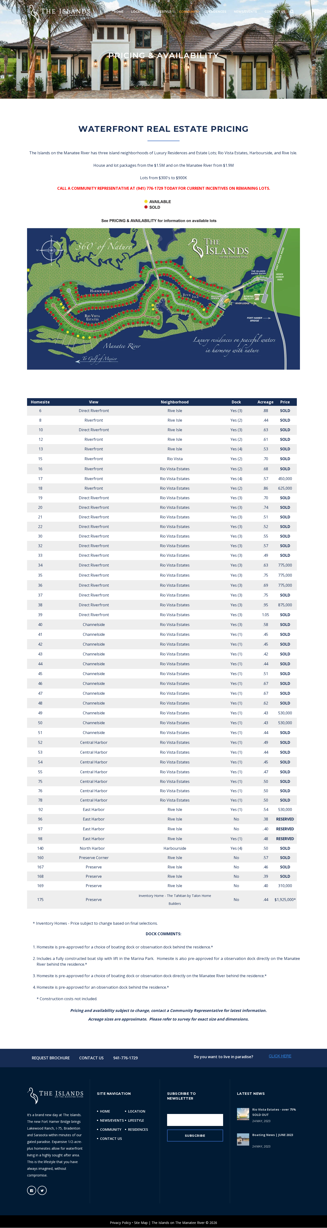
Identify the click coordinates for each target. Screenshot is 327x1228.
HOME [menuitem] (119, 11)
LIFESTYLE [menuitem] (163, 11)
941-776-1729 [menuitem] (125, 1058)
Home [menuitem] (105, 1111)
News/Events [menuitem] (112, 1120)
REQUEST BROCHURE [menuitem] (51, 1058)
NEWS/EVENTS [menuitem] (245, 11)
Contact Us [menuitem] (111, 1138)
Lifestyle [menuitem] (136, 1120)
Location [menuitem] (136, 1111)
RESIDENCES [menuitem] (216, 11)
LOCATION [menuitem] (139, 11)
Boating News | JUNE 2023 (272, 1135)
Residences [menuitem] (138, 1129)
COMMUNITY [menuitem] (189, 11)
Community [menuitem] (110, 1129)
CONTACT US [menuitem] (275, 11)
